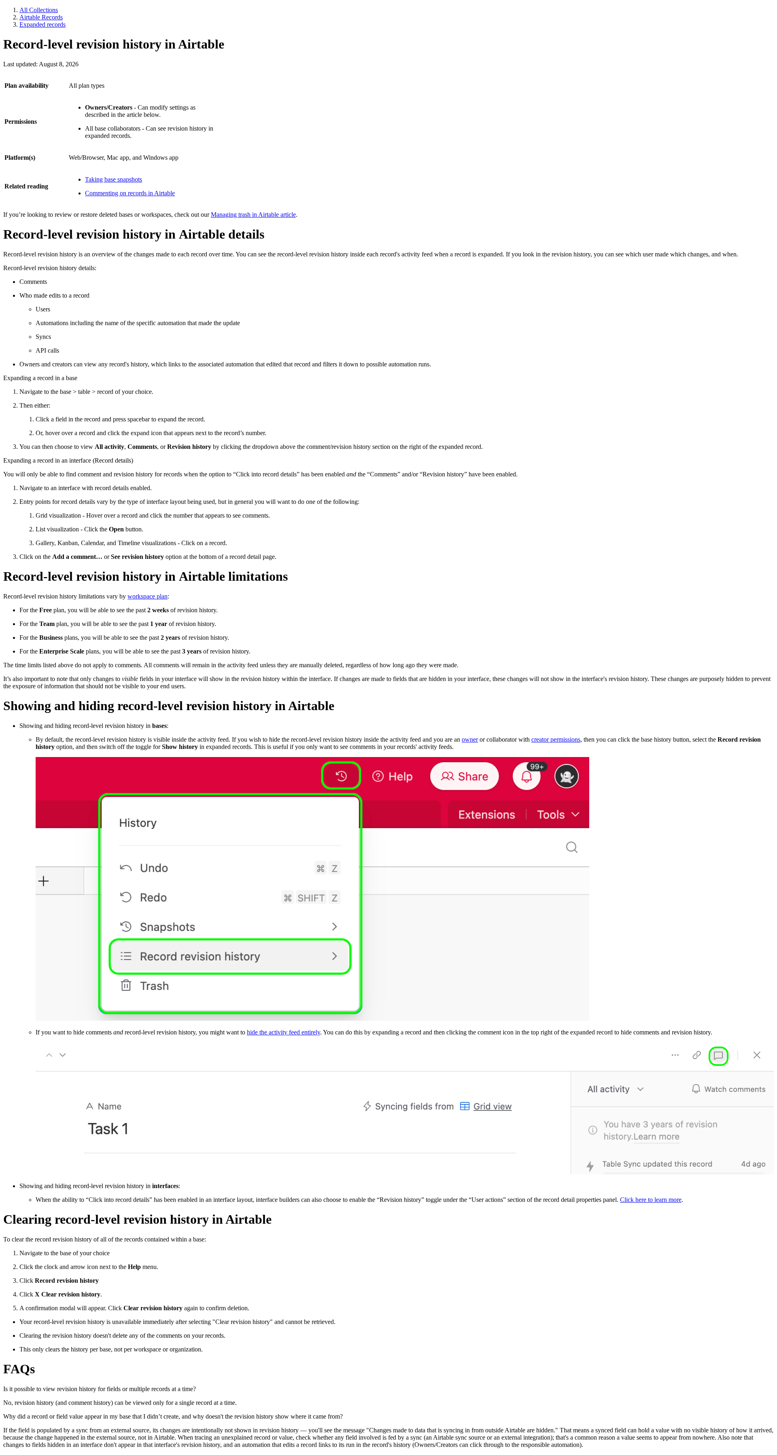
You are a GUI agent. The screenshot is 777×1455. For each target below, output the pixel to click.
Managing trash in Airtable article (253, 214)
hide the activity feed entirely (283, 1032)
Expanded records (42, 24)
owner (470, 739)
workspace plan (147, 596)
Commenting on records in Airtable (130, 193)
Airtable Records (41, 17)
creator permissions (555, 739)
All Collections (38, 9)
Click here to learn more (650, 1199)
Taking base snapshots (113, 179)
